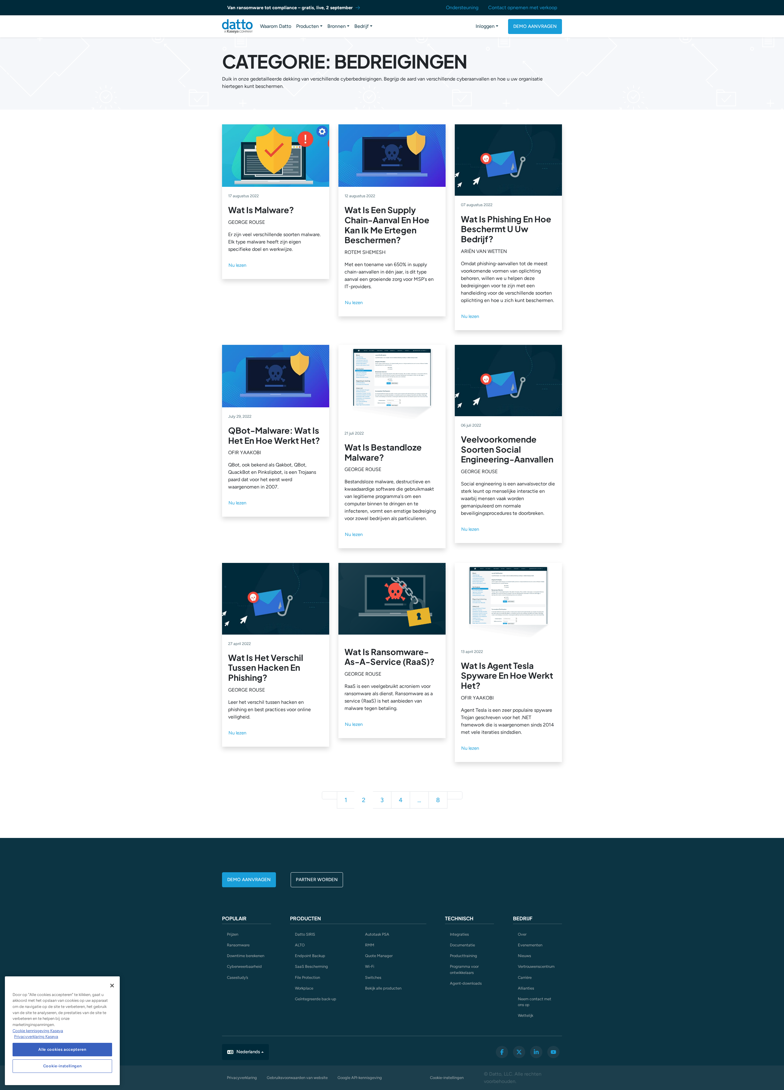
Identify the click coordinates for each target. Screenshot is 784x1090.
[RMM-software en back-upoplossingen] (237, 26)
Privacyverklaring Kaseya (36, 1036)
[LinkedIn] (536, 1052)
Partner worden (317, 879)
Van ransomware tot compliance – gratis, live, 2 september (290, 7)
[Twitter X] (519, 1052)
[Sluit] (112, 985)
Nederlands (248, 1051)
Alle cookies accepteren (62, 1049)
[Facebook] (502, 1052)
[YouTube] (553, 1052)
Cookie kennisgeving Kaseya (38, 1030)
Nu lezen (237, 265)
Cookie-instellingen (447, 1077)
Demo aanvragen (535, 26)
